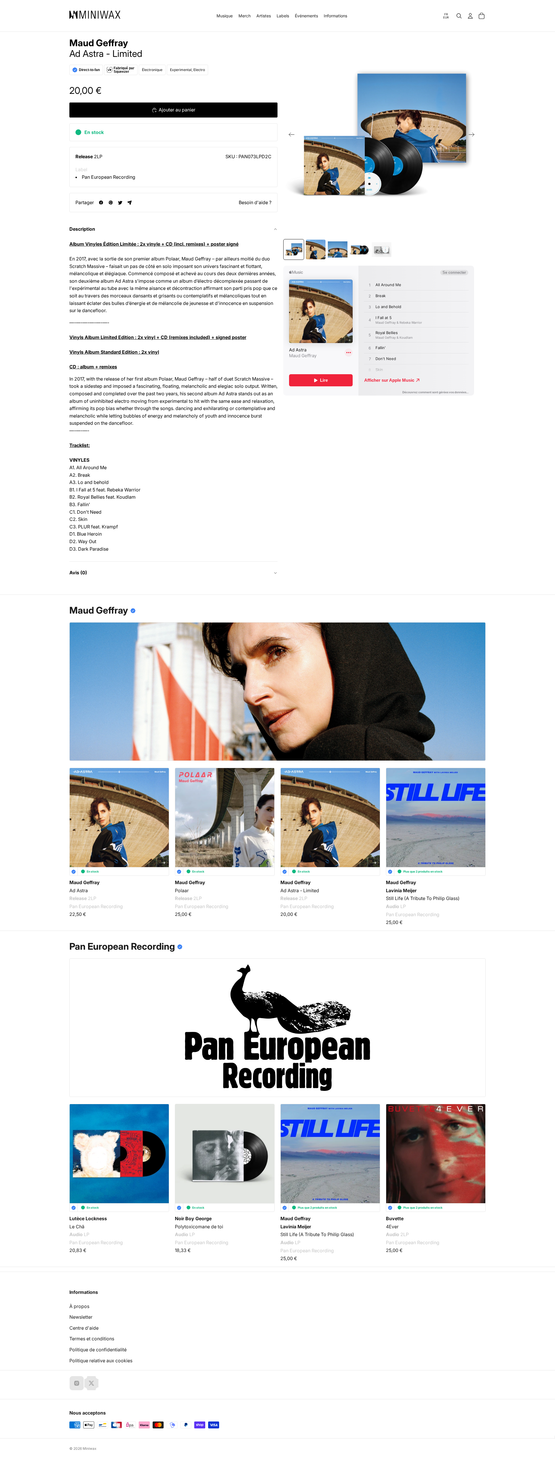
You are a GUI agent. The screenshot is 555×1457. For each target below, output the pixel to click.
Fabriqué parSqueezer (124, 70)
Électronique (152, 70)
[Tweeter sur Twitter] (120, 202)
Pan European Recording (108, 177)
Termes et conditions (91, 1339)
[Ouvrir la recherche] (459, 16)
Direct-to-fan (89, 70)
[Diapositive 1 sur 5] (294, 249)
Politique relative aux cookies (100, 1360)
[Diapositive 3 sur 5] (337, 249)
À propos (79, 1306)
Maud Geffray (98, 43)
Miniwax (90, 1448)
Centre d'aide (84, 1328)
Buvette (395, 1218)
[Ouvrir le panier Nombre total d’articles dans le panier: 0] (482, 16)
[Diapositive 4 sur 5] (359, 249)
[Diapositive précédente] (289, 135)
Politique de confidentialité (98, 1349)
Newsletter (80, 1317)
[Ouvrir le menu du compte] (470, 16)
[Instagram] (76, 1383)
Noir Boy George (193, 1218)
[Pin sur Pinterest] (110, 202)
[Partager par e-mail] (129, 202)
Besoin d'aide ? (255, 202)
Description (82, 229)
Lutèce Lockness (88, 1218)
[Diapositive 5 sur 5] (381, 249)
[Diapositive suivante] (473, 135)
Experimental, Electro (187, 70)
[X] (91, 1383)
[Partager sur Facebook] (101, 202)
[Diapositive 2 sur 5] (315, 249)
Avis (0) (78, 572)
